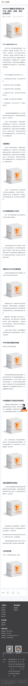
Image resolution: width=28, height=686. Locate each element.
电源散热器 (24, 666)
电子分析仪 (14, 666)
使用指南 (3, 622)
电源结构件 (9, 673)
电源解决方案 (14, 673)
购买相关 (3, 624)
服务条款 (16, 610)
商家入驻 (3, 616)
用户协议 (3, 607)
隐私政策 (3, 610)
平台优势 (3, 614)
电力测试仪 (12, 666)
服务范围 (16, 607)
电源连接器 (21, 666)
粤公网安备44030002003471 (10, 682)
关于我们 (3, 612)
